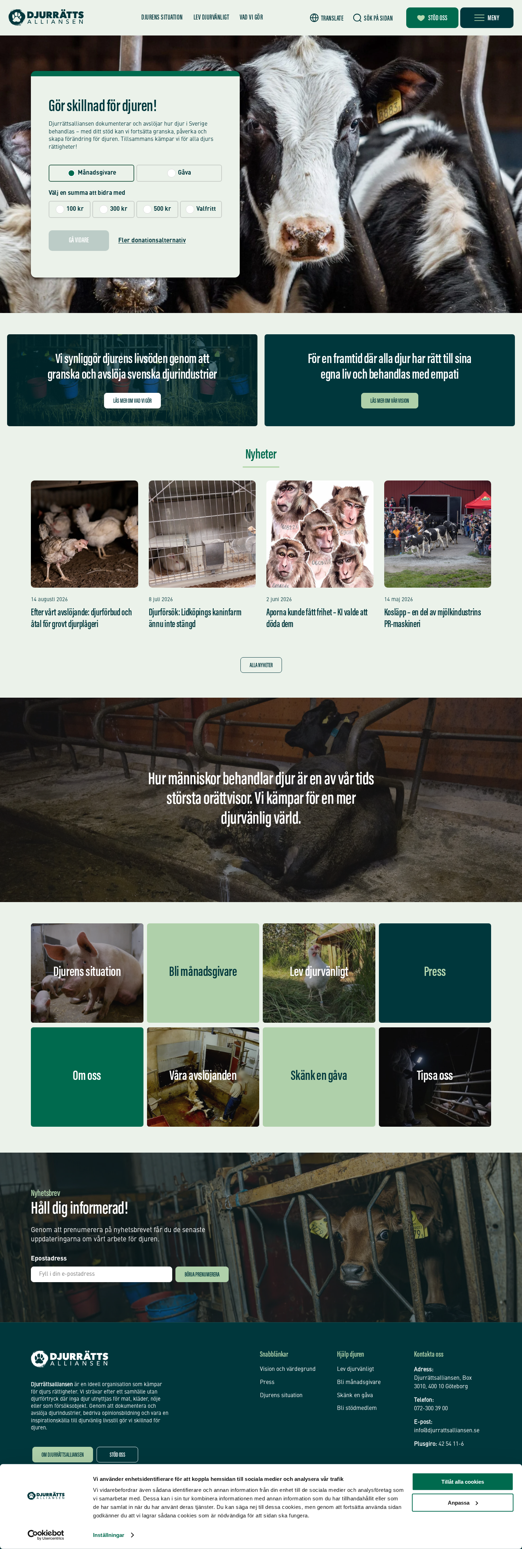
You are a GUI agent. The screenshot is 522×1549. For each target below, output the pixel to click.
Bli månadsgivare (359, 1382)
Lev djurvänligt (211, 17)
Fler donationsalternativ (152, 241)
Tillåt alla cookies (462, 1482)
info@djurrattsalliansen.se (446, 1431)
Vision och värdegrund (288, 1369)
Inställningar (108, 1535)
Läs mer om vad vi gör (132, 402)
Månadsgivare (97, 173)
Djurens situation (162, 17)
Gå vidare (79, 240)
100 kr (75, 209)
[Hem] (46, 17)
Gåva (184, 173)
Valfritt (206, 209)
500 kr (162, 209)
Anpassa (458, 1502)
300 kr (118, 209)
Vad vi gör (251, 17)
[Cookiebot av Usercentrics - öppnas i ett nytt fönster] (46, 1535)
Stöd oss (437, 18)
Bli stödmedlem (357, 1408)
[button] (327, 17)
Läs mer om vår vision (389, 402)
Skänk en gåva (355, 1396)
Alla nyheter (261, 666)
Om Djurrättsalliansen (63, 1455)
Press (267, 1382)
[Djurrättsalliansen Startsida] (69, 1359)
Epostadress (49, 1259)
